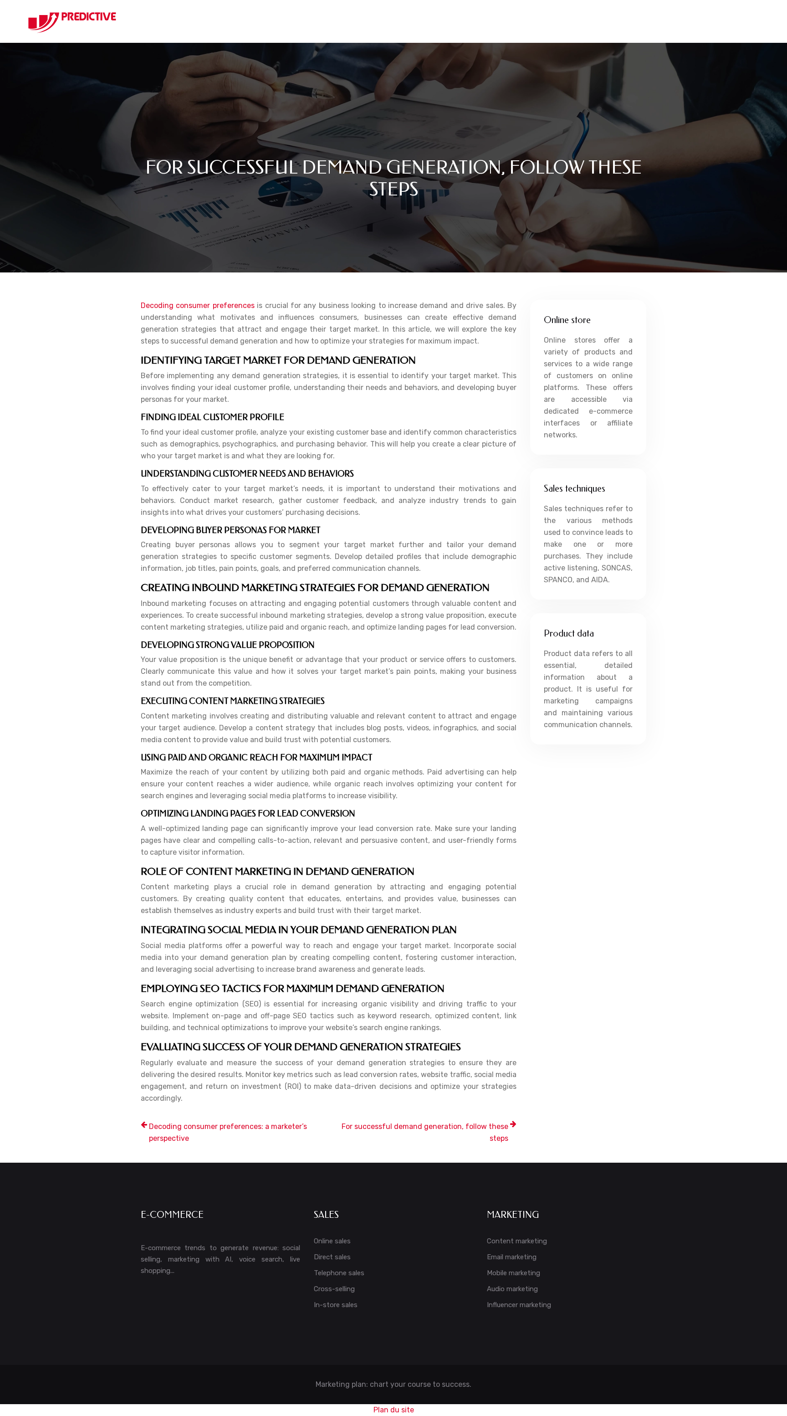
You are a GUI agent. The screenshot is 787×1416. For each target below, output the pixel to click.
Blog (750, 21)
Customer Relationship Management (373, 21)
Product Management (577, 21)
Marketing (512, 21)
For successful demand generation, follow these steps (425, 1132)
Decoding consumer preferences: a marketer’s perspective (228, 1132)
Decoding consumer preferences (198, 305)
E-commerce (463, 21)
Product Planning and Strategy (677, 21)
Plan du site (393, 1410)
